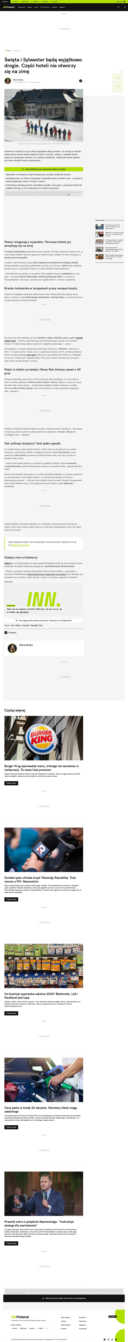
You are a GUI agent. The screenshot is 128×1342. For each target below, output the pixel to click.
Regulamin (82, 1325)
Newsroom (82, 1321)
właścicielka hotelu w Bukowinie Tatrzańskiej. (47, 574)
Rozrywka (54, 1)
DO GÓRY (111, 1316)
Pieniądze (54, 7)
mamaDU (35, 1)
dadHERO (45, 1)
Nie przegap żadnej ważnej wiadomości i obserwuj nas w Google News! (45, 620)
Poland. (5, 1)
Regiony (30, 7)
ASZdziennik (25, 1)
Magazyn (62, 7)
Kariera (63, 1321)
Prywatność (83, 1329)
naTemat (15, 1)
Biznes (36, 7)
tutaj (68, 194)
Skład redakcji (65, 1325)
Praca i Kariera (45, 7)
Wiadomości (21, 7)
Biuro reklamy (65, 1317)
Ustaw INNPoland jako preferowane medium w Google (45, 169)
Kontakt (63, 1329)
